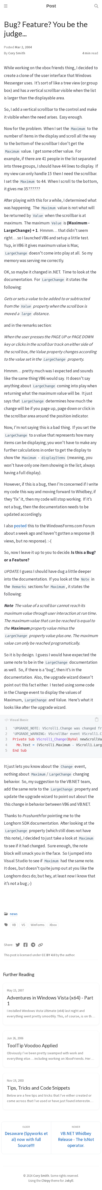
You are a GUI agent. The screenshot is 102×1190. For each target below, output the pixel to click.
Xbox (53, 925)
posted (20, 526)
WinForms (37, 925)
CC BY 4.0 (49, 955)
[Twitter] (18, 945)
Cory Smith (16, 53)
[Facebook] (25, 945)
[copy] (96, 719)
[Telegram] (33, 945)
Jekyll (69, 1181)
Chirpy (45, 1181)
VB (14, 925)
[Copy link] (40, 945)
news (13, 914)
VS (23, 925)
